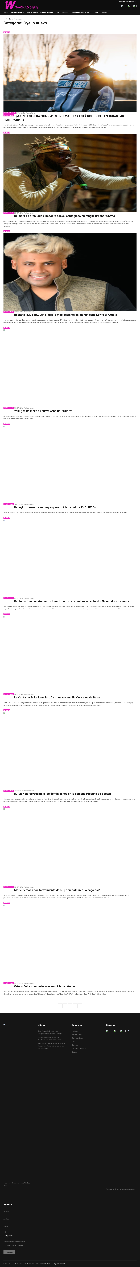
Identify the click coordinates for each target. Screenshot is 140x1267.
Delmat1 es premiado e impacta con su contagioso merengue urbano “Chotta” (65, 216)
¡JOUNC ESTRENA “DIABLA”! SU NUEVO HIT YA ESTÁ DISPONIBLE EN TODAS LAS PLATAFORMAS (63, 118)
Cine (73, 1041)
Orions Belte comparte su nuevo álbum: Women (45, 986)
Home (11, 19)
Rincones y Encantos (79, 1048)
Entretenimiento (9, 113)
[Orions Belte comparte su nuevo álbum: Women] (70, 943)
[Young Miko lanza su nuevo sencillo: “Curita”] (70, 368)
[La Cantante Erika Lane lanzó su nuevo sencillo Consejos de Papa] (70, 654)
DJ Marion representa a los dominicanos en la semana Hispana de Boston (62, 794)
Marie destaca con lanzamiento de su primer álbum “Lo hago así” (57, 890)
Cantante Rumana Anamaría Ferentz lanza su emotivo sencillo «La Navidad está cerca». (72, 601)
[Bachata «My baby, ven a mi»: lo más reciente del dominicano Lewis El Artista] (70, 272)
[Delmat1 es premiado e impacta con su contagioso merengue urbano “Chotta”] (70, 173)
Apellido (6, 1219)
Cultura (74, 1052)
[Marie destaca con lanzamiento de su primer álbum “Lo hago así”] (70, 847)
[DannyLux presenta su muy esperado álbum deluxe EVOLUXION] (70, 464)
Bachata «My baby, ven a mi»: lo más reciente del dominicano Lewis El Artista (66, 315)
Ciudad (5, 1226)
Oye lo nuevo (8, 115)
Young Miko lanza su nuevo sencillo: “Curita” (43, 411)
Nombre (6, 1212)
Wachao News (30, 113)
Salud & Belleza (77, 1034)
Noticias (75, 1031)
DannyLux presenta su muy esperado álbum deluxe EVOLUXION (55, 507)
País (4, 1232)
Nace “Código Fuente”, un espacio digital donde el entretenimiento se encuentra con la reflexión (51, 1046)
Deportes (75, 1045)
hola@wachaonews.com (127, 1)
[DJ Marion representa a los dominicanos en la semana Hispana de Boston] (70, 751)
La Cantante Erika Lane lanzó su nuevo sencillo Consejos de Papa (57, 697)
